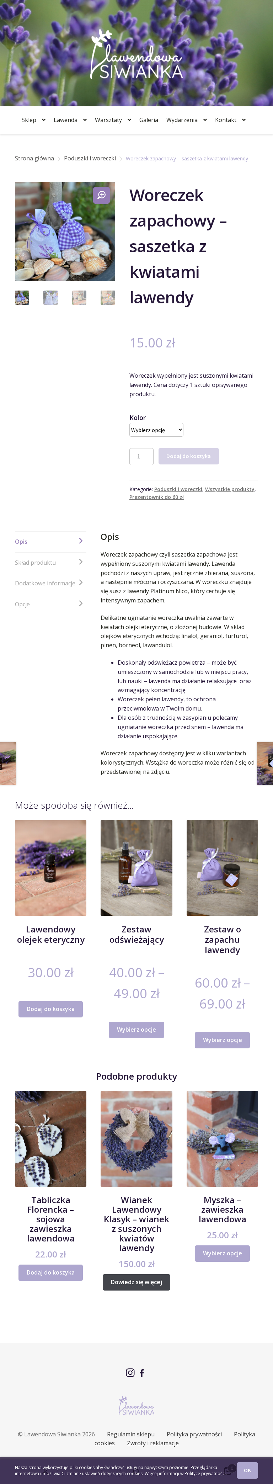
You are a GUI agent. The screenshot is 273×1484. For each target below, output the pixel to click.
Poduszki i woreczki (90, 158)
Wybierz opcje (136, 1029)
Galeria (148, 120)
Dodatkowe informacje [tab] (45, 583)
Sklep (29, 120)
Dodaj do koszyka (188, 455)
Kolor (137, 417)
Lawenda (65, 120)
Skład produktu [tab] (35, 563)
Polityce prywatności (205, 1473)
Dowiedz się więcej (136, 1282)
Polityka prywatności (194, 1434)
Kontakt (225, 120)
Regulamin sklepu (131, 1434)
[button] (101, 195)
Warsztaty (108, 120)
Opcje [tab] (22, 604)
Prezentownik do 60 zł (156, 497)
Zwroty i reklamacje (153, 1443)
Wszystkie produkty (230, 489)
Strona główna (34, 158)
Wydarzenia (182, 120)
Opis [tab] (21, 542)
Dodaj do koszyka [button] (51, 1009)
